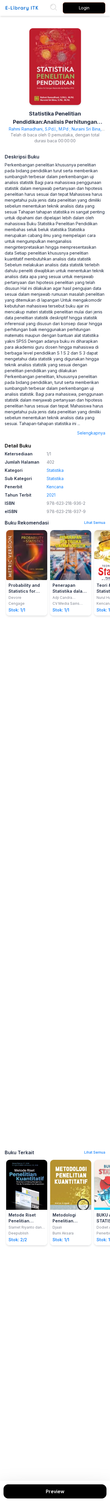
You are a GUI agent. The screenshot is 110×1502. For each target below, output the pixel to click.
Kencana (55, 486)
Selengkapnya (91, 432)
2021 (51, 494)
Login (84, 7)
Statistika (55, 470)
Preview (55, 1491)
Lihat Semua (94, 522)
